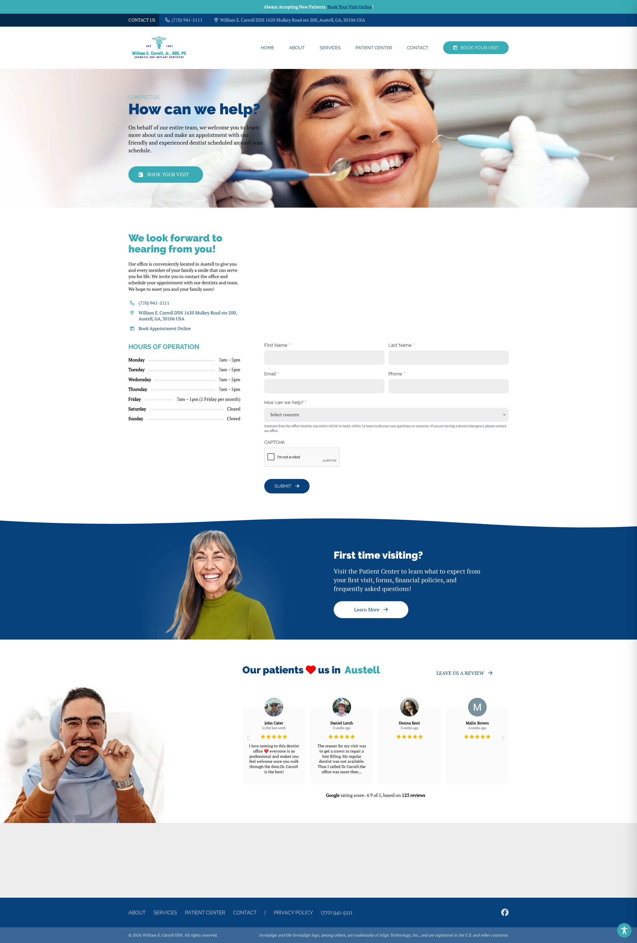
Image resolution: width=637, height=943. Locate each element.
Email (270, 373)
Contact (417, 47)
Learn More (366, 609)
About (297, 47)
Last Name (400, 345)
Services (330, 47)
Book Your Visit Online (349, 7)
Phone (395, 373)
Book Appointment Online (165, 328)
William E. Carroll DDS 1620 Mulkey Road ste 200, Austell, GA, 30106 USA (188, 315)
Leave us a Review (460, 673)
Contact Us (141, 20)
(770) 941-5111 (154, 303)
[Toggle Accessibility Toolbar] (624, 930)
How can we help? (284, 402)
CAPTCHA (274, 442)
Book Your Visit (480, 47)
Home (267, 47)
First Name (275, 345)
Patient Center (374, 47)
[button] (248, 738)
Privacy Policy (293, 912)
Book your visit (168, 174)
